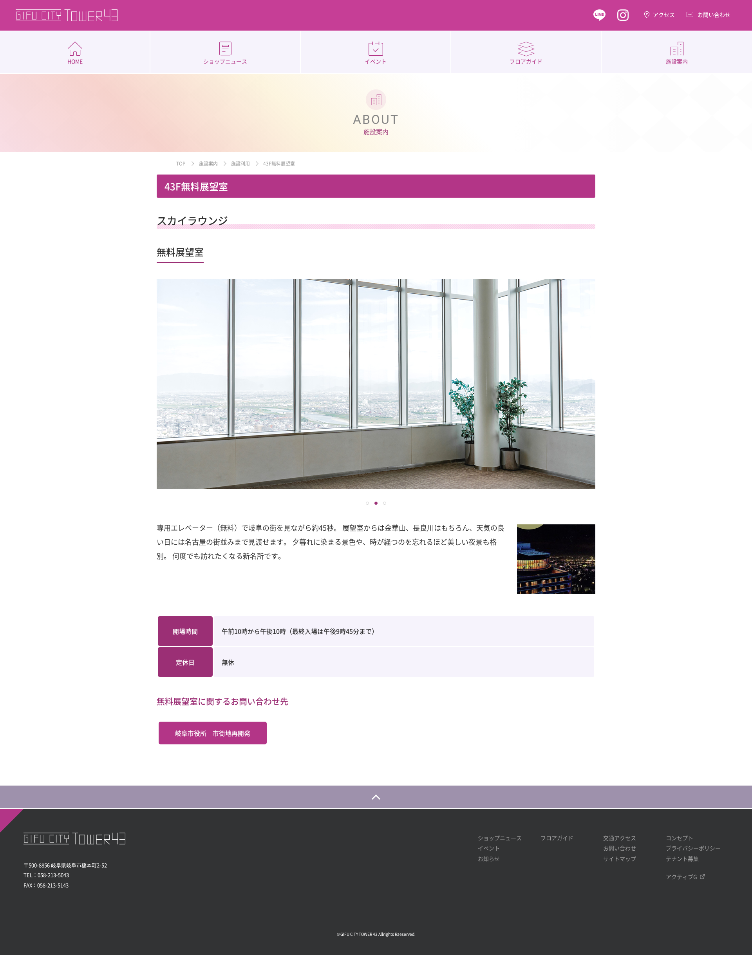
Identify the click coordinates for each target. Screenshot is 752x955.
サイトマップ (619, 858)
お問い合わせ (714, 14)
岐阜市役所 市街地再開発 (212, 733)
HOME (75, 61)
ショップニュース (225, 61)
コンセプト (679, 838)
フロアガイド (526, 61)
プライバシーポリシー (693, 848)
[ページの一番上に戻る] (376, 797)
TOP (181, 163)
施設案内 (677, 61)
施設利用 (240, 163)
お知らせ (489, 858)
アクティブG (681, 876)
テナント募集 (682, 858)
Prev (167, 384)
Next (585, 384)
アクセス (664, 14)
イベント (376, 61)
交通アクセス (619, 838)
